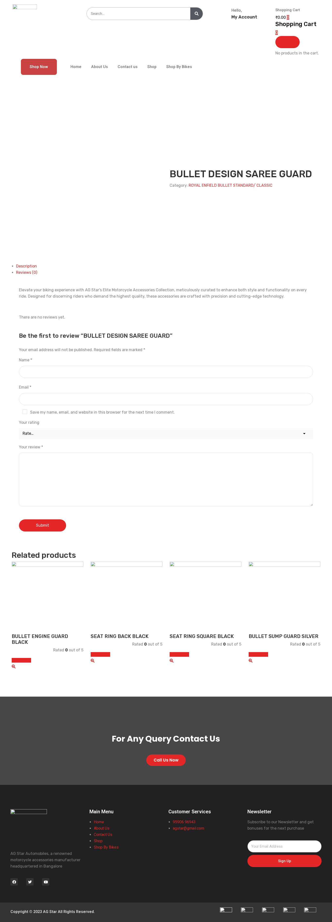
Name (25, 360)
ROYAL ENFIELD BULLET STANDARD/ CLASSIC (230, 185)
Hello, (236, 10)
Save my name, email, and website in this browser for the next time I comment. (102, 412)
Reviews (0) (26, 272)
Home (75, 66)
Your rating (29, 422)
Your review (31, 447)
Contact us (128, 66)
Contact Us (103, 834)
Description (26, 266)
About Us (99, 66)
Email (25, 387)
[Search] (196, 14)
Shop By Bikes (179, 66)
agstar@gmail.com (189, 828)
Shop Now (39, 66)
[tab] (168, 266)
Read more (21, 660)
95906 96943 (184, 822)
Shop (152, 66)
